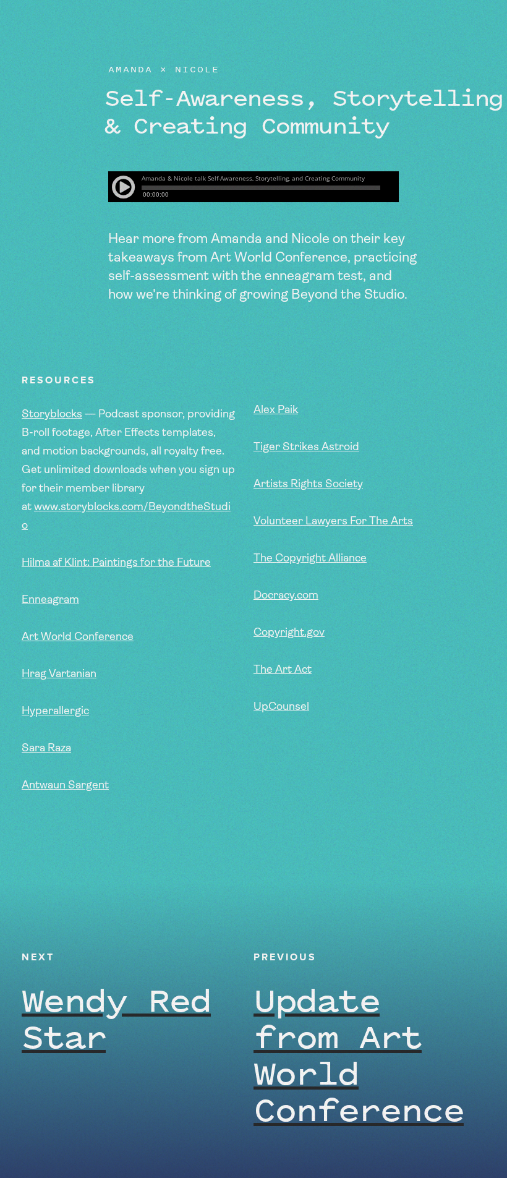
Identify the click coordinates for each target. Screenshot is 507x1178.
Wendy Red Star (116, 1017)
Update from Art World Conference (359, 1054)
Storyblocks (52, 414)
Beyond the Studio (92, 25)
